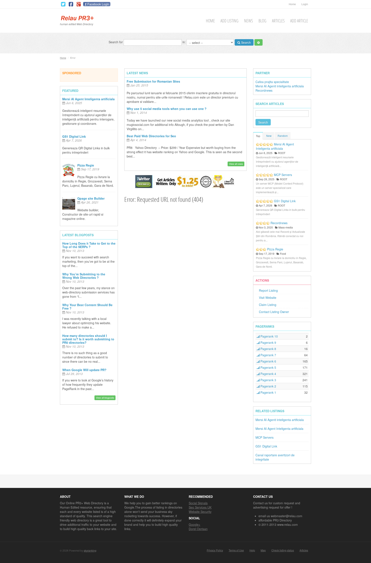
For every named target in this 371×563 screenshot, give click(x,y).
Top (258, 136)
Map (263, 550)
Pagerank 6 (268, 361)
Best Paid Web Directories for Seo (151, 136)
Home (292, 4)
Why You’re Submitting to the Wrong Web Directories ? (83, 276)
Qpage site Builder (91, 198)
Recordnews (263, 90)
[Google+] (78, 4)
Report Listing (268, 290)
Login (304, 4)
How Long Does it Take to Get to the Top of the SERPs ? (89, 245)
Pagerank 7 (268, 355)
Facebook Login (98, 4)
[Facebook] (71, 4)
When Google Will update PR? (84, 370)
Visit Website (267, 297)
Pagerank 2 (268, 386)
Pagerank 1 (268, 392)
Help (252, 550)
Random (283, 135)
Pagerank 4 (268, 374)
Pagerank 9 (268, 342)
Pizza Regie (85, 165)
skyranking (90, 550)
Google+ (194, 524)
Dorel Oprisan (198, 529)
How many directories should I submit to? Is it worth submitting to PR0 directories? (88, 339)
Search (245, 42)
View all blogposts (105, 397)
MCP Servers (283, 175)
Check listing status (282, 550)
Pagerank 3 (268, 380)
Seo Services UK (200, 507)
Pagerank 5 (268, 367)
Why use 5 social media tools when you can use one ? (167, 108)
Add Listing (229, 20)
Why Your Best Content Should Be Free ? (87, 306)
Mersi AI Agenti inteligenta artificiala (279, 86)
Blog (262, 20)
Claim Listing (267, 304)
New (269, 135)
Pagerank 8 (268, 349)
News (248, 20)
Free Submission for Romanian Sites (153, 81)
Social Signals (198, 503)
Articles (278, 20)
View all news (236, 163)
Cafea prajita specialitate (272, 82)
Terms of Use (236, 550)
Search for (116, 42)
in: (184, 42)
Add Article (299, 20)
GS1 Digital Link (74, 136)
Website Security (200, 511)
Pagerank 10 (269, 336)
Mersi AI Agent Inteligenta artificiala (88, 99)
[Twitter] (63, 4)
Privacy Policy (215, 550)
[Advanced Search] (258, 42)
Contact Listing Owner (274, 312)
